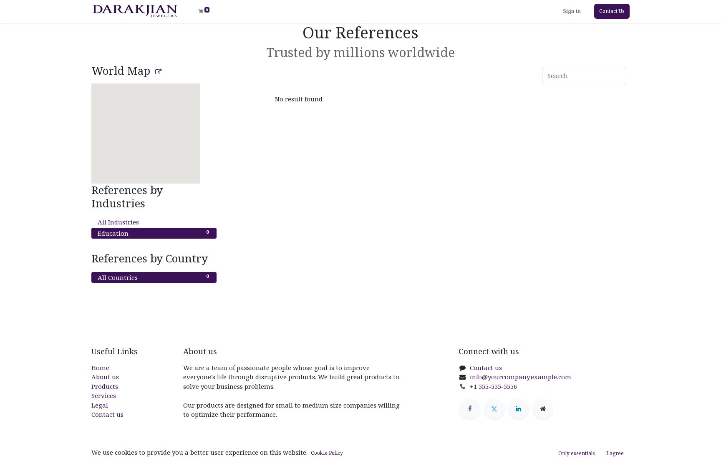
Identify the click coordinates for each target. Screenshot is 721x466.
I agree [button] (615, 453)
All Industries (153, 222)
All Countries (153, 277)
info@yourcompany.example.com (520, 377)
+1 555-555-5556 (493, 386)
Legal (99, 405)
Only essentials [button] (576, 453)
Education (153, 233)
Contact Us (612, 11)
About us (105, 377)
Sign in (572, 11)
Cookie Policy (327, 452)
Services (103, 395)
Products (104, 386)
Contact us (107, 414)
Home (100, 367)
